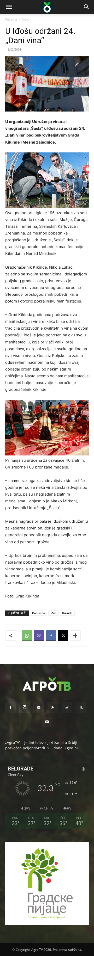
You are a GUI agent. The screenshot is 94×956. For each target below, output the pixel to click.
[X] (63, 635)
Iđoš (53, 613)
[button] (9, 7)
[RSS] (53, 707)
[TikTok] (67, 707)
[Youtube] (47, 722)
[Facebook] (51, 635)
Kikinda (67, 613)
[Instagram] (24, 707)
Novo (26, 19)
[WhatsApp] (27, 635)
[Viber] (39, 635)
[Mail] (38, 707)
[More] (75, 635)
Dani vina (38, 613)
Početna (11, 19)
